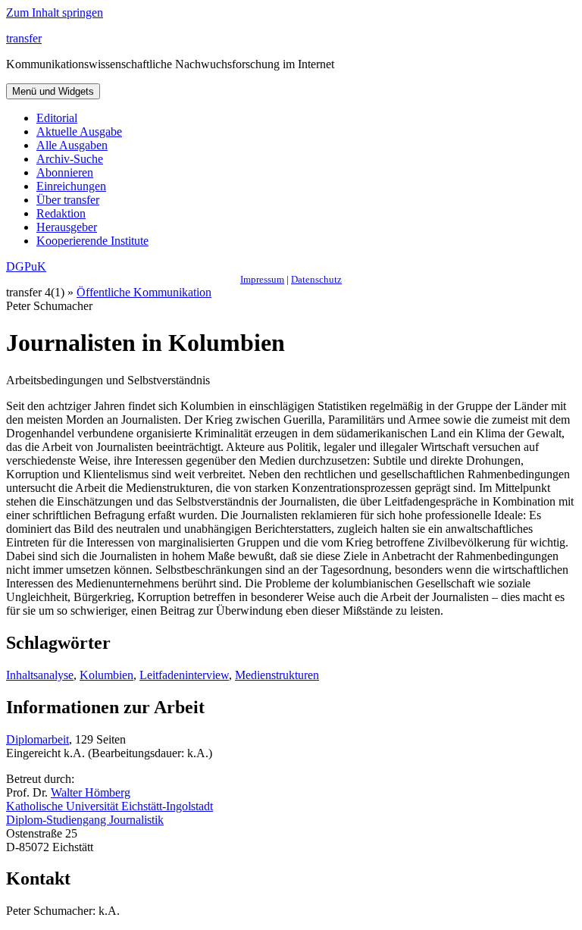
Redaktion (61, 213)
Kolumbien (106, 675)
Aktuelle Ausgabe (79, 131)
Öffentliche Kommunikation (144, 292)
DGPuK (26, 266)
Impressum (262, 279)
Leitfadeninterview (184, 675)
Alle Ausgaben (72, 145)
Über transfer (67, 199)
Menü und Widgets (53, 91)
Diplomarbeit (37, 739)
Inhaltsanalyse (40, 675)
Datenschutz (316, 279)
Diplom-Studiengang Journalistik (85, 819)
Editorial (56, 117)
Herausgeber (66, 227)
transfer (24, 38)
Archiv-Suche (69, 158)
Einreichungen (71, 186)
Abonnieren (64, 172)
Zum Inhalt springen (54, 12)
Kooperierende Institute (92, 240)
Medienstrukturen (277, 675)
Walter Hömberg (90, 792)
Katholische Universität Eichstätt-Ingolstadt (109, 806)
